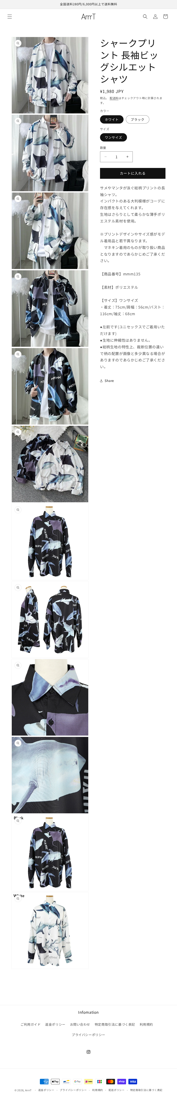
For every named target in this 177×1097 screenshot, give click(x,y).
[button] (10, 17)
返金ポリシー (55, 1024)
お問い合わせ (80, 1024)
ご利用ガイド (31, 1024)
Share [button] (109, 380)
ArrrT (28, 1090)
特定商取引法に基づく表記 (115, 1024)
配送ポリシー (117, 1090)
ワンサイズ (113, 137)
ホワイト (112, 119)
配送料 (114, 98)
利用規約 (146, 1024)
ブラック (138, 119)
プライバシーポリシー (88, 1034)
